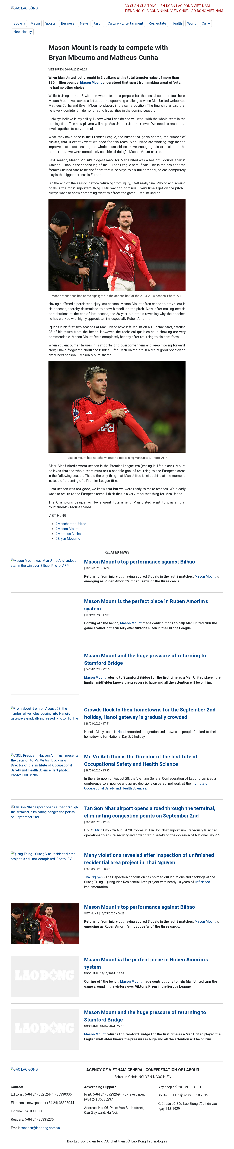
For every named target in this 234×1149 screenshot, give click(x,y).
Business (67, 23)
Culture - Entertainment (125, 23)
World (191, 23)
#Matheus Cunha (68, 534)
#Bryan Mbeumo (67, 539)
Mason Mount (91, 82)
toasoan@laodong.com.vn (40, 1128)
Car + (206, 23)
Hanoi (121, 732)
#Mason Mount (67, 529)
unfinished (202, 882)
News (84, 23)
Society (19, 23)
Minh (98, 830)
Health (177, 23)
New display (23, 32)
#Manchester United (70, 524)
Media (35, 23)
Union (98, 23)
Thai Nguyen (93, 877)
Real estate (157, 23)
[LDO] (45, 563)
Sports (50, 23)
